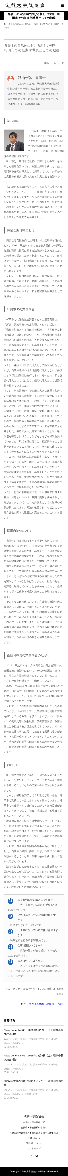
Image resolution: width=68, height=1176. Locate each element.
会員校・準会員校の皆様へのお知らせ (38, 1039)
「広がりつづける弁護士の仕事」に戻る (41, 1004)
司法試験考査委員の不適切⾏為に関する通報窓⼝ (34, 1133)
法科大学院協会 (34, 1116)
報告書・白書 (31, 1094)
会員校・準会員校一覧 (34, 1122)
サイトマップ (33, 1148)
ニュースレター (11, 1039)
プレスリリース (11, 1090)
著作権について (34, 1143)
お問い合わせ (33, 1138)
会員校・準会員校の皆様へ (34, 1127)
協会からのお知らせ (13, 1043)
